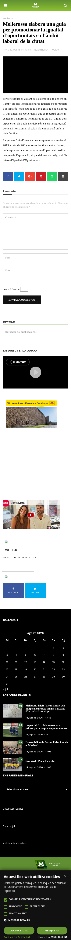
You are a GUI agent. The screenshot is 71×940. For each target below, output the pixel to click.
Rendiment (15, 906)
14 (44, 662)
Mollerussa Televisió (19, 49)
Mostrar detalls (19, 920)
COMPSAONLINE (59, 937)
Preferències (37, 906)
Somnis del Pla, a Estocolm (40, 761)
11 (16, 662)
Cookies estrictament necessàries (30, 899)
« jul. (6, 689)
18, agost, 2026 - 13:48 (38, 717)
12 (25, 662)
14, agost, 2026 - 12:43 (38, 767)
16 (63, 662)
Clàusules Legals (13, 808)
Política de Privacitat (17, 937)
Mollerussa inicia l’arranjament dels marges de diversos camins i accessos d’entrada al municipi (45, 708)
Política (8, 18)
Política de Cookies (14, 843)
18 (16, 669)
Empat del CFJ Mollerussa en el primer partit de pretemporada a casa (46, 727)
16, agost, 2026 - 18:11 (38, 734)
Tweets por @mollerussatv (19, 557)
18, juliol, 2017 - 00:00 (46, 49)
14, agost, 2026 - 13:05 (38, 751)
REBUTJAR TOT (52, 930)
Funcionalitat (18, 913)
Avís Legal (9, 826)
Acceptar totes (19, 930)
